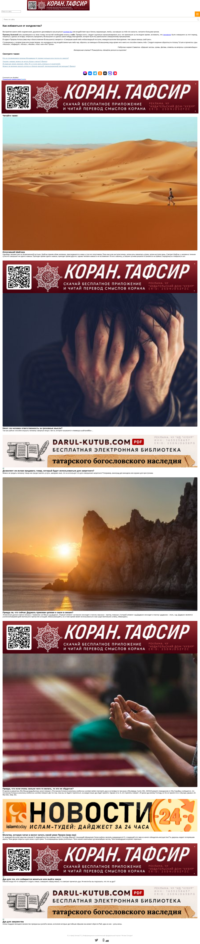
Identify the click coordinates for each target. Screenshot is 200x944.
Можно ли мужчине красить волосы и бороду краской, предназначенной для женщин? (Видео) (39, 66)
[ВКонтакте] (90, 73)
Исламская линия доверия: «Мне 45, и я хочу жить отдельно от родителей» (32, 64)
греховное (167, 35)
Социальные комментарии (14, 79)
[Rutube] (85, 73)
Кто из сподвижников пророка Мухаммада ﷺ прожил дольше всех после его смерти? (36, 58)
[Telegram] (95, 73)
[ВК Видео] (115, 73)
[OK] (100, 73)
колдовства (67, 32)
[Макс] (110, 73)
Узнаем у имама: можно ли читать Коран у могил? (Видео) (25, 61)
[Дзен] (105, 73)
